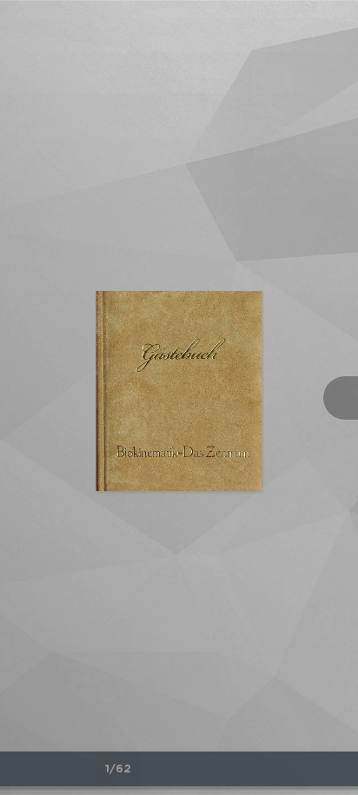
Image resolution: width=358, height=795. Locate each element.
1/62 (118, 769)
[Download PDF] (307, 769)
